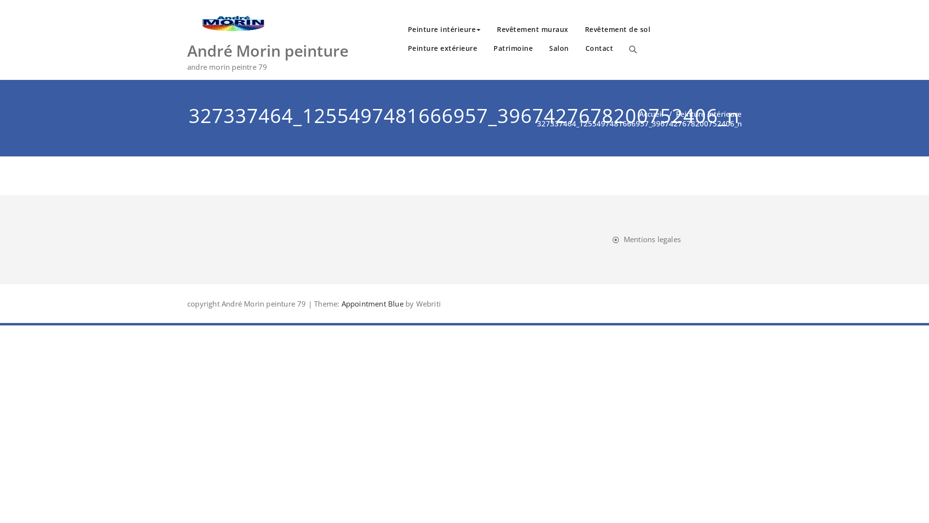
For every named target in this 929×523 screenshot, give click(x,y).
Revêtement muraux (533, 29)
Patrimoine (513, 48)
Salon (559, 48)
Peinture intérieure (442, 29)
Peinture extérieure (443, 48)
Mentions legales (652, 239)
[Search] (633, 49)
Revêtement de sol (618, 29)
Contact (599, 48)
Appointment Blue (371, 303)
